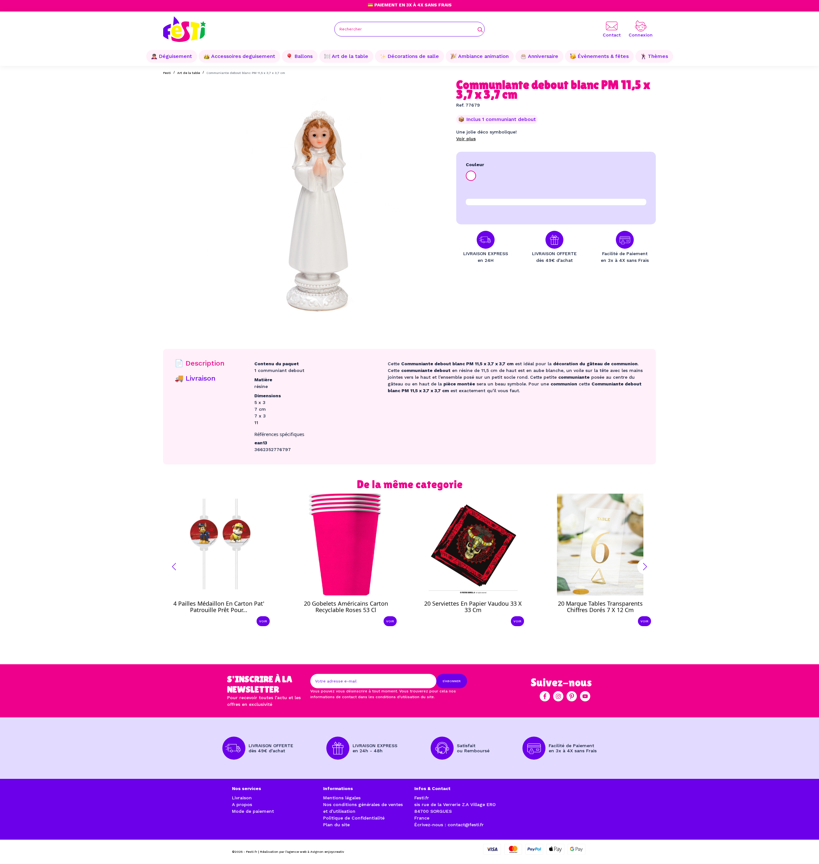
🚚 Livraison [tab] (195, 378)
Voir (263, 621)
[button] (174, 566)
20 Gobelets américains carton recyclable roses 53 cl (346, 607)
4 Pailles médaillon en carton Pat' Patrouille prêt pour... (218, 607)
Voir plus (466, 138)
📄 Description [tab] (200, 363)
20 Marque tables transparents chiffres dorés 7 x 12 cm (600, 607)
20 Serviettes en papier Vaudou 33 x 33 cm (473, 607)
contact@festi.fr (466, 824)
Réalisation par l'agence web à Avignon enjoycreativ (302, 851)
